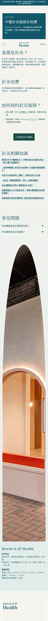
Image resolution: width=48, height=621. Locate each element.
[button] (4, 44)
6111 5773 (32, 119)
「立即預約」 (22, 112)
